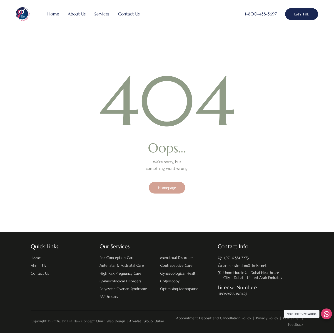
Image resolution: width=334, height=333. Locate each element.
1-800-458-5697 (261, 14)
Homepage (167, 187)
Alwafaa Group (141, 321)
